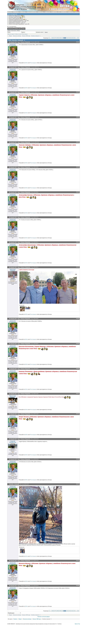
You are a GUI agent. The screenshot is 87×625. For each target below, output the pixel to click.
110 (62, 38)
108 (57, 38)
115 (74, 38)
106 (52, 38)
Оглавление (10, 28)
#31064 (77, 142)
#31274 (77, 393)
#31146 (77, 167)
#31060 (77, 117)
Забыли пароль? (11, 34)
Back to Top (77, 623)
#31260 (77, 368)
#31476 (77, 560)
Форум (10, 35)
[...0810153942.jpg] (48, 287)
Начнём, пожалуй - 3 (35, 35)
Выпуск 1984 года (26, 35)
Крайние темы (18, 28)
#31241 (77, 242)
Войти (26, 62)
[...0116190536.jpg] (22, 308)
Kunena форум (46, 616)
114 (72, 38)
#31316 (77, 413)
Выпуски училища (17, 35)
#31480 (77, 585)
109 (60, 38)
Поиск (23, 28)
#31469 (77, 459)
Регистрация (25, 34)
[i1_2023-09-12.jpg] (40, 514)
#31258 (77, 318)
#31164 (77, 192)
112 (67, 38)
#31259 (77, 343)
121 (78, 38)
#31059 (77, 92)
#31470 (77, 484)
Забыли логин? (18, 34)
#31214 (77, 217)
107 (55, 38)
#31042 (77, 67)
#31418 (77, 438)
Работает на (40, 616)
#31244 (77, 267)
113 (69, 38)
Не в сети (12, 55)
